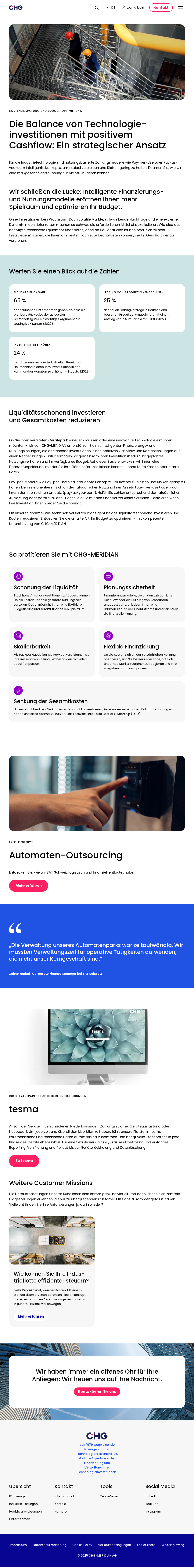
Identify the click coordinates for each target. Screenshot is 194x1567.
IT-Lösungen (18, 1496)
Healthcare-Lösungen (25, 1511)
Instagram (153, 1511)
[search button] (97, 7)
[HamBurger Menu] (180, 7)
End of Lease (146, 1545)
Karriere (61, 1511)
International (64, 1496)
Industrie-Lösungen (23, 1504)
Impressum (18, 1545)
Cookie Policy (82, 1545)
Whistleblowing (173, 1545)
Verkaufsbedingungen (114, 1545)
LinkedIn (151, 1496)
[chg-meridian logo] (48, 7)
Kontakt (60, 1504)
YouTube (152, 1504)
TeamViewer (109, 1496)
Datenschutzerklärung (49, 1545)
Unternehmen (19, 1519)
